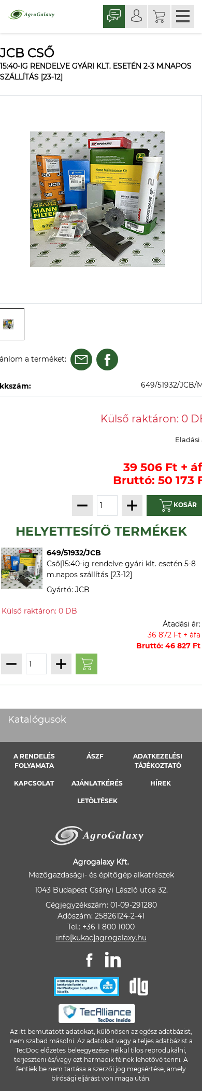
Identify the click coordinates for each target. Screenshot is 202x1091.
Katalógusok (37, 719)
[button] (159, 16)
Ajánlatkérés (97, 783)
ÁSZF (95, 756)
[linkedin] (113, 959)
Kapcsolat (34, 783)
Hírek (160, 783)
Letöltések (97, 801)
